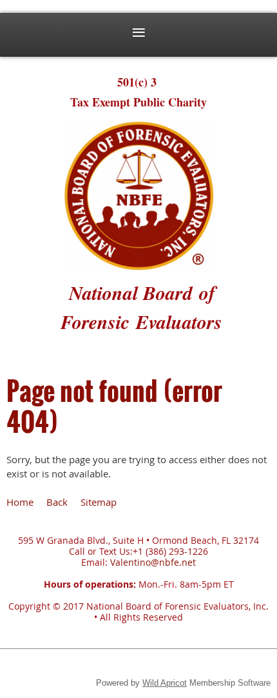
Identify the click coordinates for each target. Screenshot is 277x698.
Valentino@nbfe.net (153, 562)
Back (57, 501)
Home (19, 501)
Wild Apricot (164, 683)
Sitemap (99, 501)
